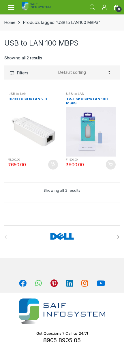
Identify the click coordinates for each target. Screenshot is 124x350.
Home (9, 22)
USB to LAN (17, 94)
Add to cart (53, 165)
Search (92, 7)
